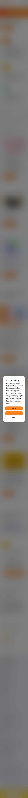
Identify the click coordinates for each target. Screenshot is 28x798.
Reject (14, 413)
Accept (14, 408)
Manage (14, 417)
